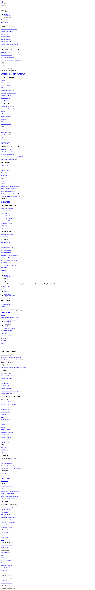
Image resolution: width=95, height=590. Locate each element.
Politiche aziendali (5, 532)
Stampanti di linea (5, 34)
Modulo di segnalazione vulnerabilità (9, 193)
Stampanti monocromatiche (7, 31)
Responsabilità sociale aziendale (8, 517)
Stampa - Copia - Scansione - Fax (8, 93)
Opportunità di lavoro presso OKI (8, 522)
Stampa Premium (5, 135)
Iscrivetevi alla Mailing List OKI (8, 257)
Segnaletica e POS (5, 434)
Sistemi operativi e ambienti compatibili (10, 186)
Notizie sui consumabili (6, 55)
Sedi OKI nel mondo (5, 514)
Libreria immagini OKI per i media (9, 260)
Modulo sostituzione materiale (8, 191)
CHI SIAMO (5, 202)
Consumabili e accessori (6, 52)
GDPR (2, 540)
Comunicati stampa (5, 242)
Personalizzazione (5, 100)
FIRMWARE (7, 325)
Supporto (6, 292)
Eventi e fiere (4, 557)
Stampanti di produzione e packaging (9, 44)
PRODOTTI (5, 23)
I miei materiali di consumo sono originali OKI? (12, 60)
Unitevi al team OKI (5, 220)
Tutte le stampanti (5, 65)
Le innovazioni (4, 236)
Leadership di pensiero (6, 252)
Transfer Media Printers (6, 385)
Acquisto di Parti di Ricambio (7, 159)
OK (1, 289)
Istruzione (3, 111)
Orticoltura (3, 119)
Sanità (2, 121)
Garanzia (3, 183)
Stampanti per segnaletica (6, 46)
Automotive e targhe (5, 98)
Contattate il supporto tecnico (7, 493)
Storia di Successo (5, 68)
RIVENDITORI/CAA (9, 15)
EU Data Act (4, 175)
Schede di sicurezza (5, 170)
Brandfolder (3, 129)
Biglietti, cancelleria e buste (7, 87)
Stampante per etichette (6, 106)
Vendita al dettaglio (5, 116)
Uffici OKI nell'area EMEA (7, 218)
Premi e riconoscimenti (6, 250)
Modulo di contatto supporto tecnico (9, 188)
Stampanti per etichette (6, 41)
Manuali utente (4, 172)
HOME (5, 291)
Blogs (2, 245)
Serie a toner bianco (5, 36)
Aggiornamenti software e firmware (9, 196)
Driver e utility (7, 321)
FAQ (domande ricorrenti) (7, 181)
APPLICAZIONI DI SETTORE (13, 74)
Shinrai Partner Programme (7, 223)
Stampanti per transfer (6, 39)
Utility (2, 137)
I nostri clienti (4, 213)
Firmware (3, 167)
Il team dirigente (4, 512)
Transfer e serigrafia (5, 85)
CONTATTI (6, 14)
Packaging (3, 80)
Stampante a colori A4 (6, 95)
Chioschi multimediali (6, 124)
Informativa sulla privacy (6, 573)
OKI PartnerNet (4, 226)
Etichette (3, 82)
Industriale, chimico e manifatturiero (9, 108)
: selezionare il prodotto (10, 317)
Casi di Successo (4, 132)
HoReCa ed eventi (5, 113)
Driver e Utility (4, 165)
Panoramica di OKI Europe (7, 208)
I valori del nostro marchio (7, 234)
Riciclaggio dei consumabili (7, 57)
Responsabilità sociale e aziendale (8, 215)
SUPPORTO (5, 143)
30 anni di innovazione (6, 210)
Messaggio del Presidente (6, 565)
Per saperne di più (5, 286)
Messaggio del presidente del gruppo (9, 255)
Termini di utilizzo (5, 570)
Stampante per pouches (6, 90)
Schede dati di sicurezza (9, 328)
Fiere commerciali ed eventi (7, 247)
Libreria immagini (5, 562)
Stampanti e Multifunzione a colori (9, 29)
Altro (2, 228)
